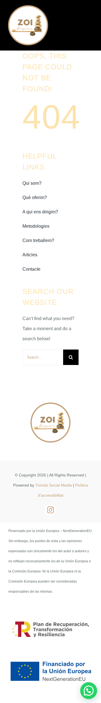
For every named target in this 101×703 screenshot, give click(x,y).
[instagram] (50, 509)
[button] (88, 690)
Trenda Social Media (53, 485)
